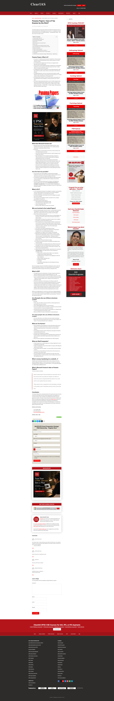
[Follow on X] (61, 681)
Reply (33, 548)
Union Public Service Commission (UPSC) (35, 642)
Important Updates (61, 658)
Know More (76, 264)
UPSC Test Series (76, 217)
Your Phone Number (37, 447)
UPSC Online (30, 660)
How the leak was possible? (37, 40)
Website (33, 607)
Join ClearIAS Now (76, 203)
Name (33, 596)
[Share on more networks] (42, 421)
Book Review (60, 662)
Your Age (35, 443)
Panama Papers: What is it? (37, 38)
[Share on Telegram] (40, 421)
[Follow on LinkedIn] (72, 681)
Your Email (35, 451)
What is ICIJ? (35, 41)
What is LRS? (35, 44)
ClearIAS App (60, 664)
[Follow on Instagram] (67, 681)
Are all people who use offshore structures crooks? (41, 45)
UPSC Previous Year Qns (32, 673)
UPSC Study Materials (75, 212)
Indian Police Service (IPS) (33, 647)
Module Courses (59, 627)
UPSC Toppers (31, 671)
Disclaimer (59, 675)
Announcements (61, 660)
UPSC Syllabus (31, 658)
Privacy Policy (60, 673)
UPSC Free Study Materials (33, 651)
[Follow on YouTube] (63, 681)
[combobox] (34, 449)
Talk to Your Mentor (31, 682)
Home (33, 18)
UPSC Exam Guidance (32, 653)
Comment (34, 583)
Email (33, 602)
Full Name (35, 429)
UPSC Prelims (30, 664)
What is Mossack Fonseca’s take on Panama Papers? (42, 51)
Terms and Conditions (61, 677)
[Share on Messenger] (37, 421)
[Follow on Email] (70, 681)
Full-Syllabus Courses (36, 627)
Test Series (81, 627)
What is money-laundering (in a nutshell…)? (40, 50)
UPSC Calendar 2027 (32, 677)
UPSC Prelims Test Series (33, 655)
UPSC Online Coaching (62, 653)
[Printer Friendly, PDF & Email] (58, 417)
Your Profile (35, 434)
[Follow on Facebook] (58, 681)
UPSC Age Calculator (32, 675)
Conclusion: (35, 52)
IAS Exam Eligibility (31, 649)
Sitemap (59, 666)
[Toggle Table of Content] (56, 37)
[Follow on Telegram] (65, 681)
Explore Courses (57, 629)
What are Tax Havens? (36, 47)
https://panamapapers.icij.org (39, 412)
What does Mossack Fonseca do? (38, 39)
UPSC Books (30, 662)
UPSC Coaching (60, 651)
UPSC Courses (76, 219)
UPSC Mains (30, 666)
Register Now (37, 460)
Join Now (79, 5)
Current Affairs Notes (38, 18)
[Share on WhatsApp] (35, 421)
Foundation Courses (71, 627)
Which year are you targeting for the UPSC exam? (42, 438)
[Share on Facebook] (33, 421)
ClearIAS (38, 4)
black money (53, 399)
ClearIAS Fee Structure (62, 647)
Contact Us (30, 684)
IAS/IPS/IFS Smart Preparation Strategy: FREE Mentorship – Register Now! (45, 53)
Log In (84, 5)
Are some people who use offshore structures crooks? (41, 46)
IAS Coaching (60, 649)
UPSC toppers (35, 526)
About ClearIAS (60, 642)
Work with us (60, 669)
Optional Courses (48, 627)
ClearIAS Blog (60, 655)
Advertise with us (61, 671)
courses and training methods (40, 523)
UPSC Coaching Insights (76, 222)
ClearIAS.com (55, 697)
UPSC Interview (31, 669)
